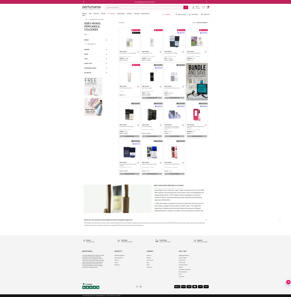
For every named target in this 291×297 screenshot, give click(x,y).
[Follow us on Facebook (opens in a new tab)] (136, 286)
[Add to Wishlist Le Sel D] (138, 86)
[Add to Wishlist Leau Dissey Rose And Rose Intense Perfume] (205, 125)
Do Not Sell (118, 295)
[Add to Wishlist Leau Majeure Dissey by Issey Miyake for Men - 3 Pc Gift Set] (183, 125)
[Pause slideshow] (83, 2)
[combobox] (200, 22)
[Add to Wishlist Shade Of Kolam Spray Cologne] (160, 163)
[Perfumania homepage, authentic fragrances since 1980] (91, 7)
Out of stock (152, 97)
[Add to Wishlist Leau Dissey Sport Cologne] (183, 52)
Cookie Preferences (111, 295)
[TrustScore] (90, 287)
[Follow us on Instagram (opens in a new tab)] (140, 286)
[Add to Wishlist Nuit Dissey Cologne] (160, 125)
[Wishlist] (204, 7)
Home (86, 19)
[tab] (169, 186)
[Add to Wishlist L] (138, 52)
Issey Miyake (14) (92, 44)
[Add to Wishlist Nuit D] (160, 86)
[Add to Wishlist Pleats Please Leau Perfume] (205, 52)
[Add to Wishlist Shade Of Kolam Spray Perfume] (183, 163)
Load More (164, 178)
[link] (280, 221)
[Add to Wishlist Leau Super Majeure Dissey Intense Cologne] (138, 163)
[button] (196, 7)
